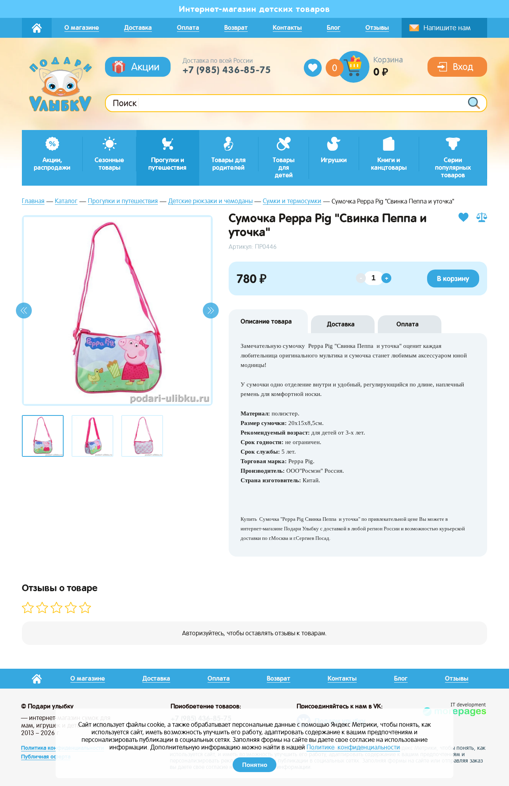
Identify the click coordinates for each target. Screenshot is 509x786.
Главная (33, 201)
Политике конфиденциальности (353, 747)
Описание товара (266, 321)
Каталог (66, 201)
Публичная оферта (45, 756)
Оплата (407, 324)
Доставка (341, 324)
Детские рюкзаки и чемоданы (210, 201)
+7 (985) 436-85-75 (227, 70)
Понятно (254, 764)
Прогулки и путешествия (123, 201)
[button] (24, 310)
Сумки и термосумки (292, 201)
